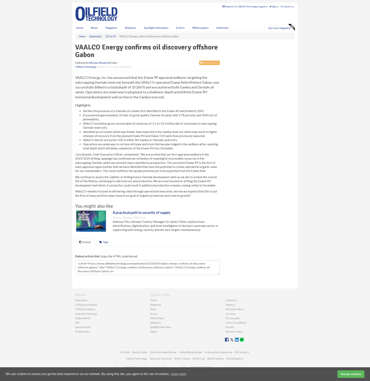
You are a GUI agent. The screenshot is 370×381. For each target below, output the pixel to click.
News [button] (94, 27)
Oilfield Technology (85, 66)
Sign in (275, 6)
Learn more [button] (178, 374)
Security (229, 327)
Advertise (222, 27)
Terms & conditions (235, 322)
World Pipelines (234, 358)
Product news (82, 331)
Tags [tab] (105, 242)
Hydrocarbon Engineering (218, 352)
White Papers (157, 318)
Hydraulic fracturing (86, 313)
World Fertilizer (215, 358)
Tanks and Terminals (160, 358)
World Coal (199, 358)
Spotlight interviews (156, 27)
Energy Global (139, 352)
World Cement (182, 358)
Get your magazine (279, 28)
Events (180, 27)
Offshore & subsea (85, 309)
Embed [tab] (86, 242)
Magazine (111, 27)
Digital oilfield (82, 318)
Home (79, 27)
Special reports (83, 327)
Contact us (288, 6)
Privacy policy (232, 318)
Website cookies (234, 331)
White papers (200, 27)
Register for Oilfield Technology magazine (246, 6)
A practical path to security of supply (142, 212)
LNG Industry (242, 352)
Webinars (130, 27)
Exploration (81, 300)
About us (230, 304)
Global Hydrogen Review (163, 352)
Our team (230, 313)
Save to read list (210, 62)
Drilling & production (86, 304)
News (153, 309)
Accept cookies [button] (351, 374)
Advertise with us (234, 309)
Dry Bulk (125, 352)
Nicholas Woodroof (99, 62)
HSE (77, 322)
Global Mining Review (190, 352)
